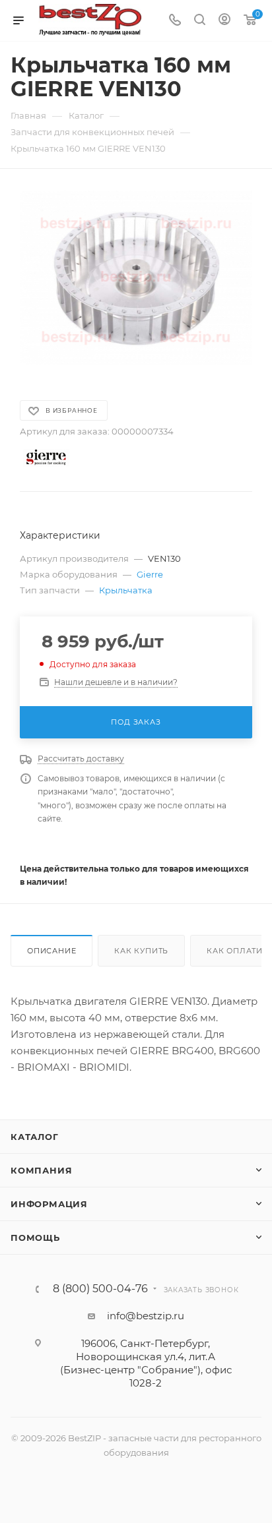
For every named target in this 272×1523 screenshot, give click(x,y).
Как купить (141, 950)
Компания (41, 1170)
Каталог (35, 1136)
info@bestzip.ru (145, 1315)
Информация (49, 1204)
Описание (51, 950)
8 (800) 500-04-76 (100, 1289)
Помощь (35, 1237)
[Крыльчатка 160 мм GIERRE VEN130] (136, 278)
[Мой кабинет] (224, 21)
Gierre (150, 574)
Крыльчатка (126, 590)
